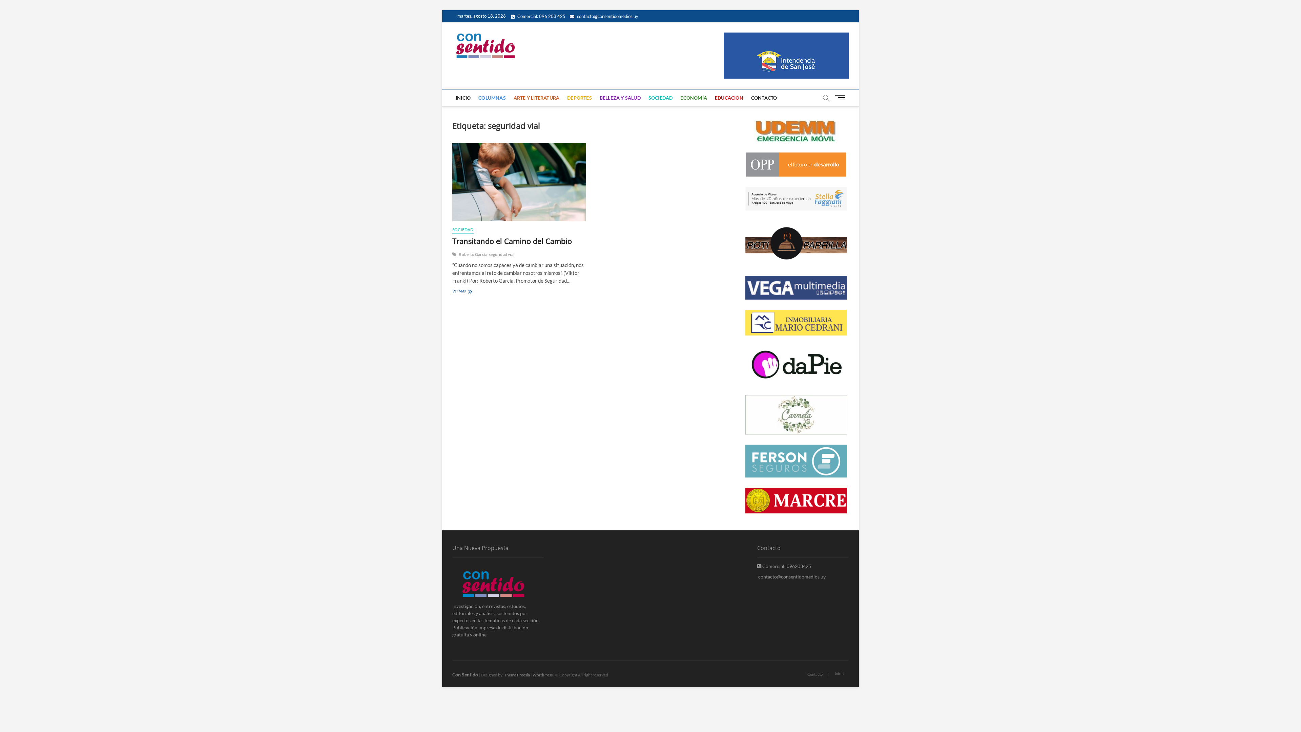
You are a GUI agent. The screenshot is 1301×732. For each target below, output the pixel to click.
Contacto (764, 98)
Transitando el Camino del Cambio (512, 241)
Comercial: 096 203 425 (540, 16)
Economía (693, 98)
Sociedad (660, 98)
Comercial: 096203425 (786, 566)
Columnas (492, 98)
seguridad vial (501, 254)
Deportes (579, 98)
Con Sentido (465, 674)
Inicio (463, 98)
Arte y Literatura (536, 98)
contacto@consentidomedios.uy (607, 16)
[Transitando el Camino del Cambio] (519, 182)
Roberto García (473, 254)
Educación (729, 98)
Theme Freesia (517, 674)
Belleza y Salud (620, 98)
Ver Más (468, 291)
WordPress (543, 674)
